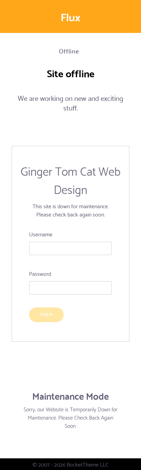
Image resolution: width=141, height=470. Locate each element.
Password (40, 273)
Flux (70, 16)
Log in (46, 313)
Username (40, 234)
